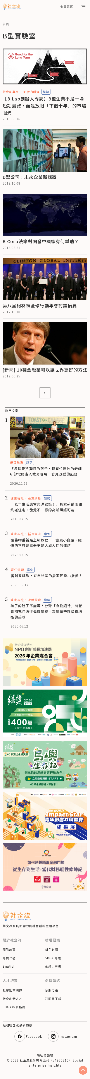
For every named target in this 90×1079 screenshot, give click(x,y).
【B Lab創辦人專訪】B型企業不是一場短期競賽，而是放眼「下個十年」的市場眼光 (44, 105)
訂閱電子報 (53, 998)
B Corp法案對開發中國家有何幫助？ (41, 241)
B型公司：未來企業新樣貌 (30, 177)
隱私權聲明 (45, 1055)
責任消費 (17, 569)
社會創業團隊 (12, 990)
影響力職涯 (31, 92)
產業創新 (34, 498)
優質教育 (16, 462)
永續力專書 (53, 966)
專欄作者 (9, 958)
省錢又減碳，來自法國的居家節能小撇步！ (46, 575)
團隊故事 (9, 949)
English (9, 966)
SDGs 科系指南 (14, 1007)
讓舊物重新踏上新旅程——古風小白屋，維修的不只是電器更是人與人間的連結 (46, 542)
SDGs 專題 (53, 958)
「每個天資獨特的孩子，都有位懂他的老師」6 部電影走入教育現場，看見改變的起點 (47, 471)
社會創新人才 (12, 998)
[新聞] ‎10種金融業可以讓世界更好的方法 (45, 370)
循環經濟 (34, 534)
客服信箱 (51, 990)
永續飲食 (34, 600)
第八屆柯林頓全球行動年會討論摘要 (40, 305)
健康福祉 (17, 498)
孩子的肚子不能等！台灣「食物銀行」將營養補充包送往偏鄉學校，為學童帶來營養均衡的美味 (46, 611)
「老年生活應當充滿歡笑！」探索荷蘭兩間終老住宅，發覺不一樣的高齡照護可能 (46, 506)
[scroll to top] (83, 1070)
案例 (47, 534)
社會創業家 (11, 92)
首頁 (6, 24)
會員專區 (66, 6)
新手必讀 (51, 949)
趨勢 (46, 92)
